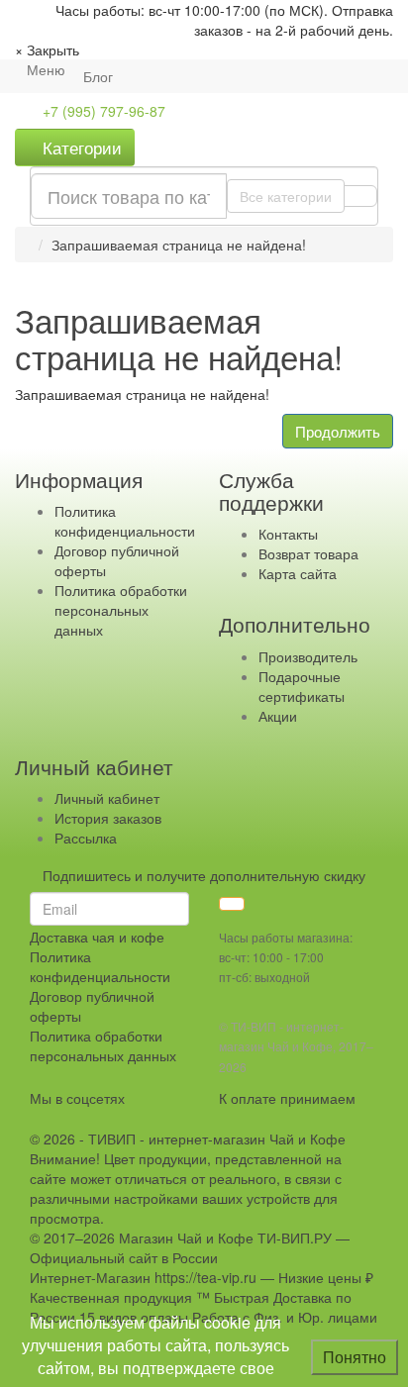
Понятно (354, 1356)
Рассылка (85, 837)
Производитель (307, 656)
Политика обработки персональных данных (120, 610)
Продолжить (337, 431)
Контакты (288, 534)
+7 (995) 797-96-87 (104, 111)
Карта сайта (297, 573)
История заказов (107, 818)
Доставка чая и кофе (97, 936)
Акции (277, 716)
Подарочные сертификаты (301, 686)
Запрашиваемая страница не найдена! (178, 244)
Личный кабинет (106, 798)
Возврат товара (308, 553)
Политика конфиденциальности (124, 521)
